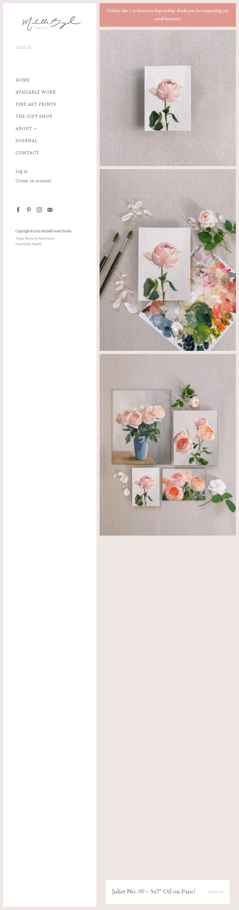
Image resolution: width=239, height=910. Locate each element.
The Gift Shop (34, 116)
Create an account (33, 180)
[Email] (49, 209)
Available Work (36, 92)
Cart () (23, 47)
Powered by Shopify (29, 244)
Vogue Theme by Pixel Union (35, 238)
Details (215, 891)
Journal (26, 141)
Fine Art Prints (36, 104)
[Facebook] (18, 209)
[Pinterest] (28, 209)
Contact (27, 153)
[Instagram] (39, 209)
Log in (22, 171)
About (24, 129)
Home (23, 80)
